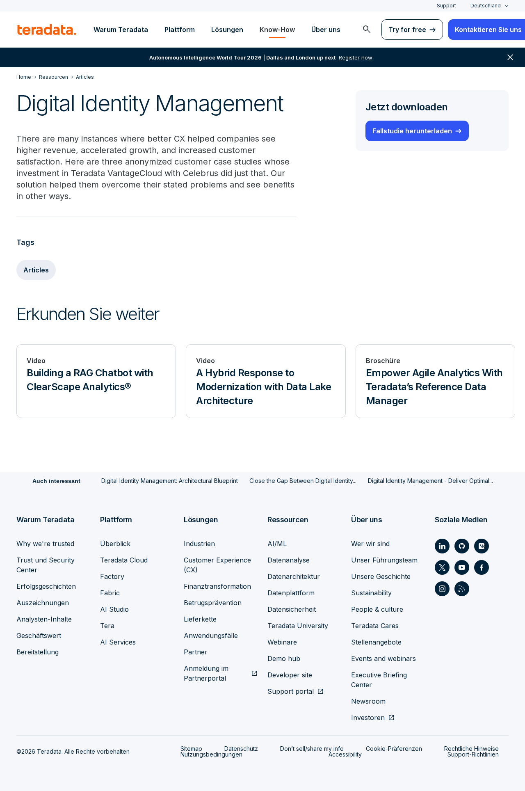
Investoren (368, 717)
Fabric (110, 593)
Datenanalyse (288, 560)
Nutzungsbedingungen (211, 754)
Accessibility (345, 754)
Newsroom (368, 701)
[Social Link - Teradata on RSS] (461, 588)
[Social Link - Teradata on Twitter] (442, 567)
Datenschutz (241, 748)
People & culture (377, 609)
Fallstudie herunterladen (412, 131)
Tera (107, 626)
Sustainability (371, 593)
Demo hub (283, 658)
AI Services (118, 642)
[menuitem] (367, 29)
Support (446, 5)
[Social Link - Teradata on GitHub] (461, 546)
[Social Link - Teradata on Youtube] (461, 567)
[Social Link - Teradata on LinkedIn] (442, 546)
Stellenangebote (376, 642)
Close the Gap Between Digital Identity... (302, 480)
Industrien (199, 544)
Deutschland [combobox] (485, 5)
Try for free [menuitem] (407, 29)
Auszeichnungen (42, 603)
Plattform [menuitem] (179, 29)
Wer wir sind (370, 544)
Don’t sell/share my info (312, 748)
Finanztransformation (217, 586)
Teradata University (297, 626)
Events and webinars (383, 658)
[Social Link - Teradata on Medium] (481, 546)
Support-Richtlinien (473, 754)
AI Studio (114, 609)
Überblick (115, 544)
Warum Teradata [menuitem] (121, 29)
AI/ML (277, 544)
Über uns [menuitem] (325, 29)
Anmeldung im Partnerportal (206, 673)
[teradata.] (46, 29)
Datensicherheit (291, 609)
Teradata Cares (375, 626)
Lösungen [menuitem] (227, 29)
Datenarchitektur (293, 576)
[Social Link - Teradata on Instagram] (442, 588)
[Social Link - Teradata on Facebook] (481, 567)
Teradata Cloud (124, 560)
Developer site (289, 675)
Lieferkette (200, 619)
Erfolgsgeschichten (46, 586)
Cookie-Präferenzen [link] (394, 748)
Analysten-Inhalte (44, 619)
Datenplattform (291, 593)
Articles (36, 270)
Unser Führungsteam (384, 560)
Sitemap (191, 748)
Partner (196, 652)
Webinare (282, 642)
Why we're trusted (45, 544)
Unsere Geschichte (381, 576)
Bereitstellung (37, 652)
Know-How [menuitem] (277, 29)
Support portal (290, 691)
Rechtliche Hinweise (471, 748)
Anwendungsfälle (211, 635)
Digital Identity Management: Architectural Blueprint (169, 480)
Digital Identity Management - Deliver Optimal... (430, 480)
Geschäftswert (38, 635)
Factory (112, 576)
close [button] (510, 57)
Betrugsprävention (213, 603)
